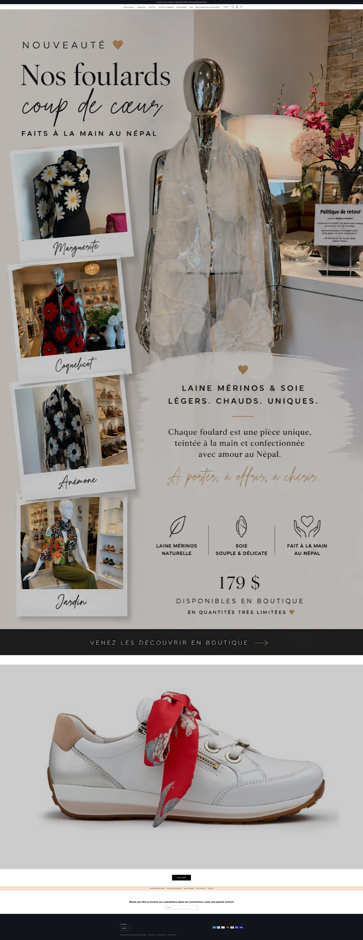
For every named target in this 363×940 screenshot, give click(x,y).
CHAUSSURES (128, 7)
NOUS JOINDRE (189, 888)
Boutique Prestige (130, 935)
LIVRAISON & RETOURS (157, 888)
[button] (233, 7)
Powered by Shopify (140, 935)
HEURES (210, 888)
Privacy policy (162, 934)
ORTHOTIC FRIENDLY (166, 7)
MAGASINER (181, 877)
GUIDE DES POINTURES (174, 888)
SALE (191, 7)
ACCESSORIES (181, 7)
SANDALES (141, 7)
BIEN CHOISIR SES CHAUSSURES (207, 7)
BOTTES (152, 7)
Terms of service (172, 934)
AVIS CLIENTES (201, 888)
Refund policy (152, 934)
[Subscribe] (196, 907)
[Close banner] (359, 2)
